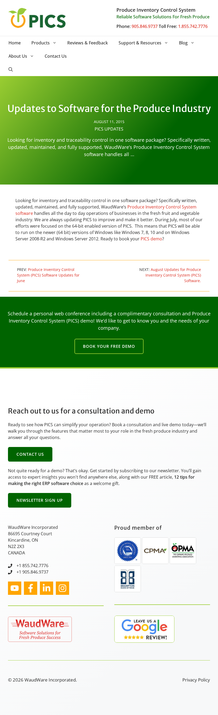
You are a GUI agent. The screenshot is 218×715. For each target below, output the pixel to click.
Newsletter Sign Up (39, 500)
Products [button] (40, 43)
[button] (10, 69)
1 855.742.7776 (33, 565)
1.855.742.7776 (193, 26)
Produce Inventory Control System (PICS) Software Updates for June (48, 275)
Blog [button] (183, 43)
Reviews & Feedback (87, 43)
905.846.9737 (145, 26)
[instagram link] (14, 588)
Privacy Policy (196, 680)
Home (15, 43)
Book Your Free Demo (109, 346)
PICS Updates (109, 129)
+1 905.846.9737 (32, 572)
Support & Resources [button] (140, 43)
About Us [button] (18, 56)
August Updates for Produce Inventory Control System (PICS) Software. (173, 275)
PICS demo (151, 239)
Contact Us (56, 56)
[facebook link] (30, 588)
